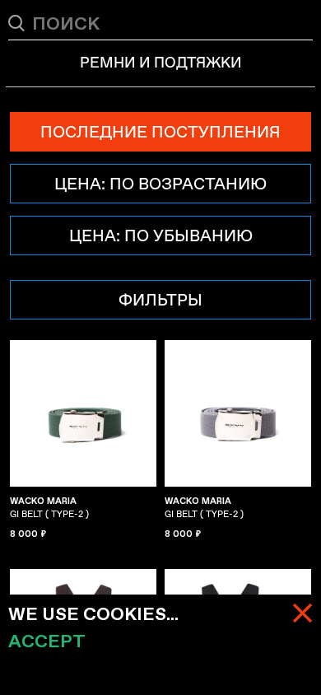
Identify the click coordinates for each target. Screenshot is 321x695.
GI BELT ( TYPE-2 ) (49, 507)
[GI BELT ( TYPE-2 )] (83, 413)
